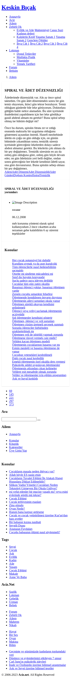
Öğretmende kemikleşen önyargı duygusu (37, 297)
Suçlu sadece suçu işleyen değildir (32, 280)
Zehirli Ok (15, 615)
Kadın (12, 560)
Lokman (14, 595)
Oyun (12, 638)
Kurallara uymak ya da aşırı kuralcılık (34, 263)
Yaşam (13, 567)
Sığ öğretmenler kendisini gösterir (32, 317)
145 (11, 394)
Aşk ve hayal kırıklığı (25, 378)
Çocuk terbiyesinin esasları (25, 501)
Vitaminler (23, 60)
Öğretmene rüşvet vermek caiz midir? (34, 338)
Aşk (11, 553)
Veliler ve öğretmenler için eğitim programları (39, 375)
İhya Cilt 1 (23, 43)
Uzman (13, 601)
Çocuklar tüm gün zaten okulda (31, 284)
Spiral (36, 175)
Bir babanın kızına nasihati (25, 522)
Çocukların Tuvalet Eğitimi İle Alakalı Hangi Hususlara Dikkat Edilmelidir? (36, 480)
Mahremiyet (42, 30)
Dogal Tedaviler (26, 53)
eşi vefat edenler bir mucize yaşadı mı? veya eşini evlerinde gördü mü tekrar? (38, 493)
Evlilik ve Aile (25, 30)
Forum (13, 67)
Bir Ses (13, 635)
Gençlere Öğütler (37, 40)
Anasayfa (14, 16)
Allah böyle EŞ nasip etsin (25, 474)
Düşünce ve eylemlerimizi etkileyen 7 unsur (35, 658)
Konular (14, 440)
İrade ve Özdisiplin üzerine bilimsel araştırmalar (37, 665)
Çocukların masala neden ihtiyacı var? (32, 471)
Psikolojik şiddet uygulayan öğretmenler (36, 365)
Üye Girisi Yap (18, 450)
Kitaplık (14, 443)
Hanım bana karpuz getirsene (26, 512)
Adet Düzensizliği (39, 171)
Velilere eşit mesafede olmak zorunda (34, 371)
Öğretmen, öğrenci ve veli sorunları (33, 321)
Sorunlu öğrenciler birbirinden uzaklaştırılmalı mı (30, 329)
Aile (11, 563)
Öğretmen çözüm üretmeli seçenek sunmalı (37, 324)
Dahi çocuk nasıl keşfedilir (28, 358)
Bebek (13, 605)
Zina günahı (16, 505)
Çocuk (13, 550)
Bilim (12, 645)
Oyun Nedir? (17, 508)
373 (11, 404)
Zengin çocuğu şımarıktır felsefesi (32, 294)
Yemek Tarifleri (26, 64)
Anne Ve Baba (18, 577)
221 (11, 397)
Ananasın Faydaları (20, 528)
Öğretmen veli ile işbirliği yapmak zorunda (37, 334)
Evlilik (13, 556)
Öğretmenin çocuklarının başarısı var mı (36, 344)
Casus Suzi (56, 30)
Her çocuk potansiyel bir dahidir (31, 260)
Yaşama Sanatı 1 (45, 36)
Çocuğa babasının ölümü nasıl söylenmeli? (34, 532)
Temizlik (45, 175)
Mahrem (14, 621)
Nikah (12, 625)
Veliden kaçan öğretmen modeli (31, 341)
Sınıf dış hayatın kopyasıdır (28, 277)
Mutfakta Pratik (26, 57)
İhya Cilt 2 (36, 43)
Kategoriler (16, 447)
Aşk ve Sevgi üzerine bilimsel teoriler (31, 668)
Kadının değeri (25, 33)
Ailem (12, 23)
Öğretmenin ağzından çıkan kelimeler (34, 368)
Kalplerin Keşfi (26, 36)
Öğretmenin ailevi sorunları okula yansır (36, 300)
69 (10, 390)
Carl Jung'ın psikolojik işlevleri (27, 661)
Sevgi (12, 546)
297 (11, 401)
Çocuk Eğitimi (18, 498)
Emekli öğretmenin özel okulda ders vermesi (38, 361)
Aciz (12, 20)
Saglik (13, 591)
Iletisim (13, 70)
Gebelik (14, 598)
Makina (13, 641)
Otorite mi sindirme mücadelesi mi (32, 273)
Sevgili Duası (17, 525)
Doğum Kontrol (23, 175)
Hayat (12, 631)
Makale (13, 573)
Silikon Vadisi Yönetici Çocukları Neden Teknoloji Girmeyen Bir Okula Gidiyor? (33, 486)
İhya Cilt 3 (50, 43)
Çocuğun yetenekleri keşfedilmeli (32, 354)
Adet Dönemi (20, 171)
